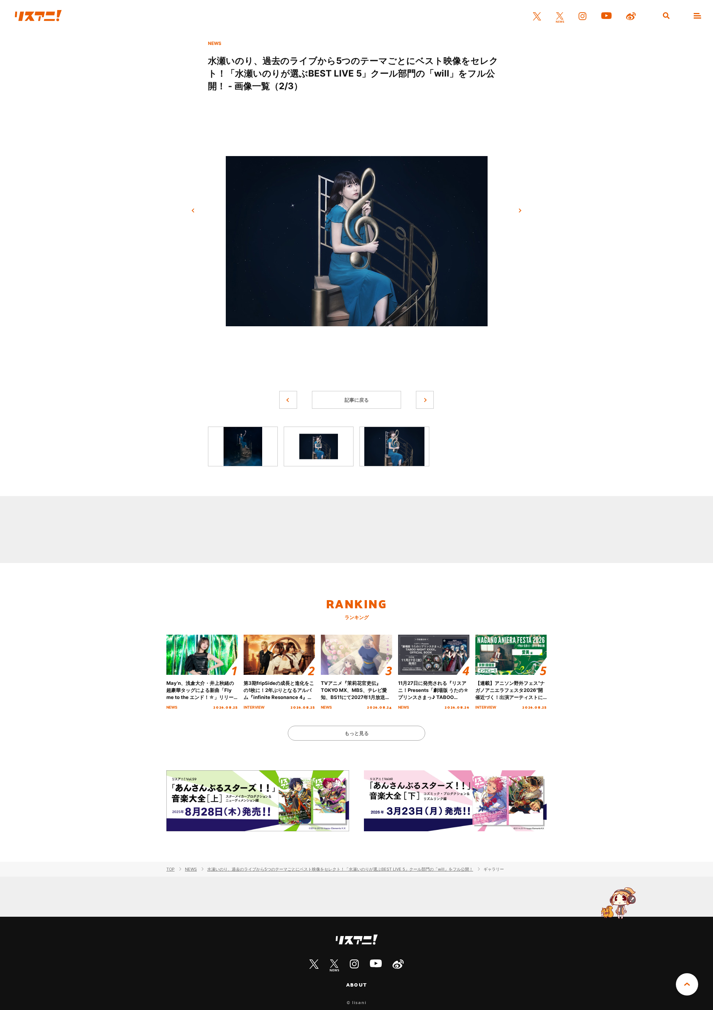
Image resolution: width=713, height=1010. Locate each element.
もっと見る (357, 733)
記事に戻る (357, 400)
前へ (193, 211)
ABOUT (356, 984)
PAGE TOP (687, 984)
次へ (520, 211)
